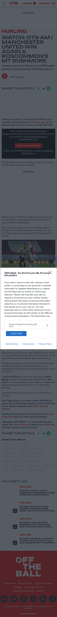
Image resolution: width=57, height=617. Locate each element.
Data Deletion (12, 344)
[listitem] (28, 325)
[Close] (51, 273)
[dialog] (28, 308)
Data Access (28, 344)
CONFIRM (16, 333)
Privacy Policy (45, 344)
